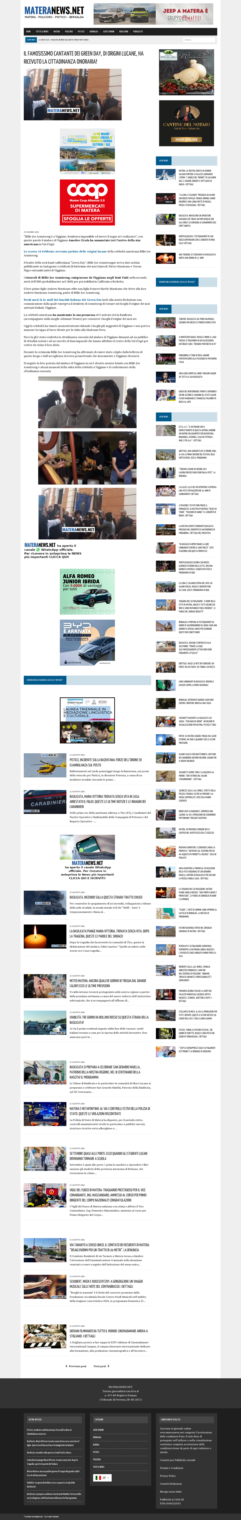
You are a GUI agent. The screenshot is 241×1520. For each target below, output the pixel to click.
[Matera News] (54, 11)
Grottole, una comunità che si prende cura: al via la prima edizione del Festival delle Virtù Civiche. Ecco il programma (197, 454)
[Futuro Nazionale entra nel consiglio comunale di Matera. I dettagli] (166, 935)
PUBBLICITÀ (138, 31)
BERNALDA (94, 31)
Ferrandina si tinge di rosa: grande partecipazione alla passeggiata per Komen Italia (198, 359)
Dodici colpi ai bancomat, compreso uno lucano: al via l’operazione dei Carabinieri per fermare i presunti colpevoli (197, 814)
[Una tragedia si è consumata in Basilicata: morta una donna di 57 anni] (166, 261)
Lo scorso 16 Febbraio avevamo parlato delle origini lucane (65, 251)
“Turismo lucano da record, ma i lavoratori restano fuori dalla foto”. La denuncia (197, 472)
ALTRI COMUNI (108, 31)
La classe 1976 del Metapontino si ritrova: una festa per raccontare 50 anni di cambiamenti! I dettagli (198, 490)
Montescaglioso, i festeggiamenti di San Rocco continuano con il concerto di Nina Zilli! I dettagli (197, 240)
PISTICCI (81, 31)
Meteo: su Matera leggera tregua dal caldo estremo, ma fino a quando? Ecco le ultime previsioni (197, 739)
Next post (100, 1366)
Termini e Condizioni (171, 1468)
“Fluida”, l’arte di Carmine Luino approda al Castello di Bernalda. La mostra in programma (198, 913)
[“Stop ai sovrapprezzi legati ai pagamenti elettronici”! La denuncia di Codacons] (166, 1055)
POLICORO (69, 31)
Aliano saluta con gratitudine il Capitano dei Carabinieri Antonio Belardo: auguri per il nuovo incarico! (197, 757)
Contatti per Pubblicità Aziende (177, 1460)
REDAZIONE (123, 31)
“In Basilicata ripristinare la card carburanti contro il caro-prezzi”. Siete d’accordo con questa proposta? (196, 547)
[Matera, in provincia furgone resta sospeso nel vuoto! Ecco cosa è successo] (166, 836)
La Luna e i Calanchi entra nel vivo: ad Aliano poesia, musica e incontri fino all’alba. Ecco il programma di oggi (195, 586)
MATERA (57, 31)
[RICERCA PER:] (199, 40)
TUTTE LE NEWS (42, 31)
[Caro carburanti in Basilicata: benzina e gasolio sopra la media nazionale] (166, 688)
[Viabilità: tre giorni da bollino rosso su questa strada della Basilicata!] (45, 1032)
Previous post (77, 1366)
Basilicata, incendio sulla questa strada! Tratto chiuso (106, 897)
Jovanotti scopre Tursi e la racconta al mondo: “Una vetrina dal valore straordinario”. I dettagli (196, 776)
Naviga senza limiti (170, 1491)
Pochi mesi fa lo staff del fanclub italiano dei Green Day (63, 300)
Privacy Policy (168, 1475)
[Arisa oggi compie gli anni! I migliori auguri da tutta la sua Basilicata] (166, 380)
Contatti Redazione (171, 1483)
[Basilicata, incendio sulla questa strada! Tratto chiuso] (45, 912)
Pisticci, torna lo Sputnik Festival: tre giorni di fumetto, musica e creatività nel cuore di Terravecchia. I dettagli (197, 1033)
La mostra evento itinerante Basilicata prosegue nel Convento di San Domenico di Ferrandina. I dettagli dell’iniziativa (197, 529)
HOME (28, 31)
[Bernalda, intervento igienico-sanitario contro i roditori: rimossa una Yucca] (166, 707)
